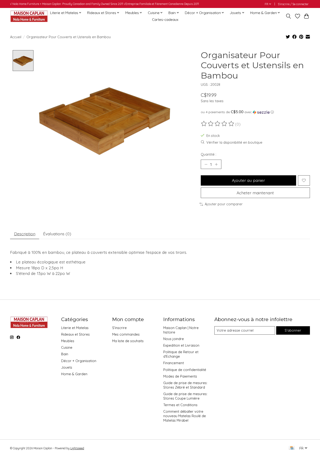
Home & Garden (74, 374)
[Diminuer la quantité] (206, 164)
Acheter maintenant (255, 192)
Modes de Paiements (180, 376)
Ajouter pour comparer (224, 204)
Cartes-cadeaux (165, 19)
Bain (64, 354)
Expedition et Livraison (181, 345)
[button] (255, 112)
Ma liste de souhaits (128, 341)
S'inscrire (119, 328)
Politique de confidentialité (184, 369)
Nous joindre (173, 339)
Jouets (66, 367)
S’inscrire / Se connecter (293, 4)
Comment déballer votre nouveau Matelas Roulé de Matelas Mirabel (184, 416)
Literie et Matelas (75, 328)
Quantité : (208, 154)
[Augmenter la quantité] (216, 164)
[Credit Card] (292, 448)
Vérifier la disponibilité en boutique (234, 142)
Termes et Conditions (180, 405)
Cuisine (66, 347)
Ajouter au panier (248, 180)
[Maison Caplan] (29, 16)
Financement (173, 363)
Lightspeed (77, 448)
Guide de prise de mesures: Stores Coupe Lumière (185, 396)
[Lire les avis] (218, 124)
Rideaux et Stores (75, 334)
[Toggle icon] (288, 16)
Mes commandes (126, 334)
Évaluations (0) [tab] (57, 233)
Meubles (67, 341)
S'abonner (293, 330)
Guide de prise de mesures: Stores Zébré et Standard (185, 385)
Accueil (15, 37)
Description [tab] (24, 233)
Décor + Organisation (78, 361)
